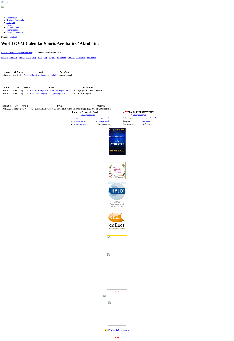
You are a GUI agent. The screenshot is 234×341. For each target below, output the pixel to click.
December (91, 57)
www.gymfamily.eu (88, 115)
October (71, 57)
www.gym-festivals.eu (79, 124)
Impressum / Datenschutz (150, 118)
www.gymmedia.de (78, 121)
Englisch (13, 37)
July (45, 57)
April (28, 57)
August (52, 57)
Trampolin (10, 22)
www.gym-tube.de (103, 118)
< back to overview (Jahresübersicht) (16, 52)
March (22, 57)
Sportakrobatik (12, 30)
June (40, 57)
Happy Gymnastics (14, 32)
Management (146, 121)
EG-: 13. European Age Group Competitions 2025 (51, 90)
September (61, 57)
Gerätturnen (11, 18)
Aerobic (9, 25)
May (34, 57)
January (4, 57)
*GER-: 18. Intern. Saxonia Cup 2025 (40, 75)
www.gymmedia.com (79, 118)
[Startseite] (6, 2)
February (13, 57)
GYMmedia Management (118, 330)
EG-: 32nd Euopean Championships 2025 (48, 93)
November (80, 57)
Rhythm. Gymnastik (15, 20)
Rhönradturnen (12, 27)
